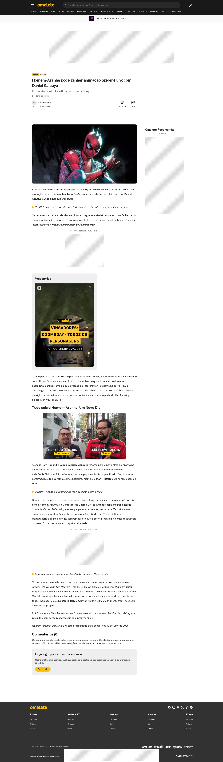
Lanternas (81, 11)
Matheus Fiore (44, 103)
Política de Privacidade (59, 747)
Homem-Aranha (106, 11)
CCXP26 (33, 11)
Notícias (33, 719)
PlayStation (142, 11)
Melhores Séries (174, 11)
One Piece (93, 11)
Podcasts (44, 11)
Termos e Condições (39, 747)
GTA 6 (61, 11)
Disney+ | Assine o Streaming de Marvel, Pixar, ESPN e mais (68, 491)
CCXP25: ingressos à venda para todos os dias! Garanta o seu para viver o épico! (81, 207)
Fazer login (43, 669)
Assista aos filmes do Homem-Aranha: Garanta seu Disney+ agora (72, 574)
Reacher (70, 11)
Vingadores (130, 11)
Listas (32, 728)
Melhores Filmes (157, 11)
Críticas (33, 724)
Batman (119, 11)
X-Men (53, 11)
